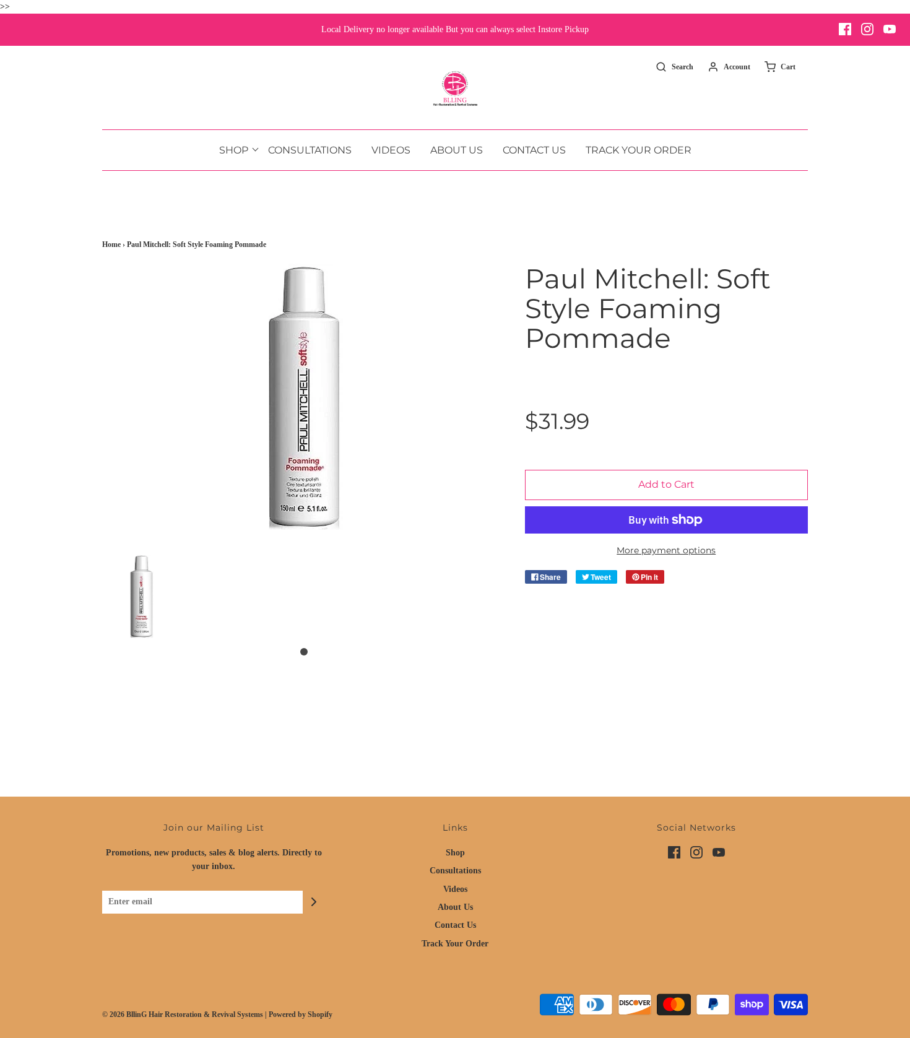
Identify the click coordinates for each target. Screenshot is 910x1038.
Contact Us (534, 150)
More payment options (666, 550)
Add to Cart (666, 484)
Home (111, 244)
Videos (390, 150)
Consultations (310, 150)
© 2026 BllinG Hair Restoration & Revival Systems (182, 1014)
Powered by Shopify (300, 1014)
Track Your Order (638, 150)
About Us (456, 150)
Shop (455, 852)
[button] (141, 596)
